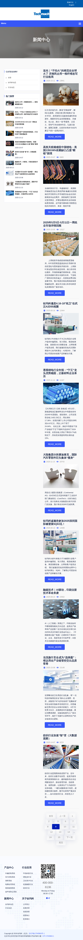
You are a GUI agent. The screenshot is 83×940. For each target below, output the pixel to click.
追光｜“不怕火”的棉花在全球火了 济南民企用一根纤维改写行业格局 (26, 113)
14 (69, 832)
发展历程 (26, 908)
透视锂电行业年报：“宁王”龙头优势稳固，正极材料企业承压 (26, 193)
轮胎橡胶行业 (28, 884)
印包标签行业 (28, 873)
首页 (51, 816)
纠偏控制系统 (10, 873)
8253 (62, 742)
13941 (62, 81)
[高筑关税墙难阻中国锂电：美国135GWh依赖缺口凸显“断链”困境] (10, 143)
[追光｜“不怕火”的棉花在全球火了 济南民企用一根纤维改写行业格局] (10, 113)
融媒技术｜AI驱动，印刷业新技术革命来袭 (26, 163)
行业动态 (11, 87)
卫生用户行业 (28, 881)
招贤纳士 (26, 915)
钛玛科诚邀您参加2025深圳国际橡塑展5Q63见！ (60, 522)
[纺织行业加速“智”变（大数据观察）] (10, 153)
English (71, 5)
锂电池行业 (27, 877)
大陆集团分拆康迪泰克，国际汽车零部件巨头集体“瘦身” (26, 183)
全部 (9, 77)
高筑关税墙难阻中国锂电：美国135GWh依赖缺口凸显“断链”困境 (26, 143)
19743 (62, 462)
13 (60, 832)
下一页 (70, 837)
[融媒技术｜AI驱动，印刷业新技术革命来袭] (10, 163)
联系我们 (26, 919)
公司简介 (26, 904)
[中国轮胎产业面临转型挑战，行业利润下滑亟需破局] (10, 133)
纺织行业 (26, 888)
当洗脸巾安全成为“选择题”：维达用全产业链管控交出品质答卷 (26, 173)
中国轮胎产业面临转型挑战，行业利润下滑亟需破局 (26, 133)
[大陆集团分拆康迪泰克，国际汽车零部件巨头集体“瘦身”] (10, 183)
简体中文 (70, 2)
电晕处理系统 (10, 884)
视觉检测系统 (10, 888)
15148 (62, 668)
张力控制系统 (10, 877)
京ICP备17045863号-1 (37, 933)
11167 (62, 380)
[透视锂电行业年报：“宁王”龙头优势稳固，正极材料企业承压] (10, 193)
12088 (62, 528)
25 (59, 837)
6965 (62, 157)
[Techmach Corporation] (41, 14)
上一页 (62, 816)
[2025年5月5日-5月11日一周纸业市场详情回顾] (10, 123)
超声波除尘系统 (11, 892)
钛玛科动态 (12, 82)
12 (51, 832)
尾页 (61, 842)
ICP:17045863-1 (48, 936)
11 (73, 827)
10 (65, 827)
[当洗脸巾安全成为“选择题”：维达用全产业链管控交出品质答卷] (10, 173)
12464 (62, 310)
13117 (62, 230)
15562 (62, 597)
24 (50, 837)
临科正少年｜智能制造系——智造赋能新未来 (26, 103)
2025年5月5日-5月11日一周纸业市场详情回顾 (26, 123)
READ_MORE (54, 137)
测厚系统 (8, 881)
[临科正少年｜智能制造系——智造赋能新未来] (10, 103)
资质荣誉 (26, 912)
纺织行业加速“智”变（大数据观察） (25, 153)
